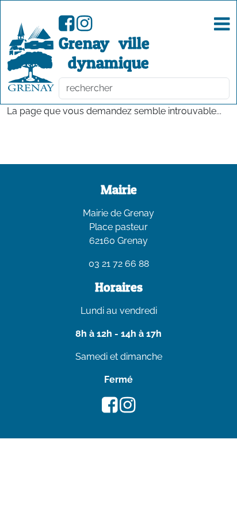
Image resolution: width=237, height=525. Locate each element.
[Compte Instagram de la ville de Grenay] (84, 26)
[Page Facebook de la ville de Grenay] (66, 26)
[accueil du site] (30, 56)
